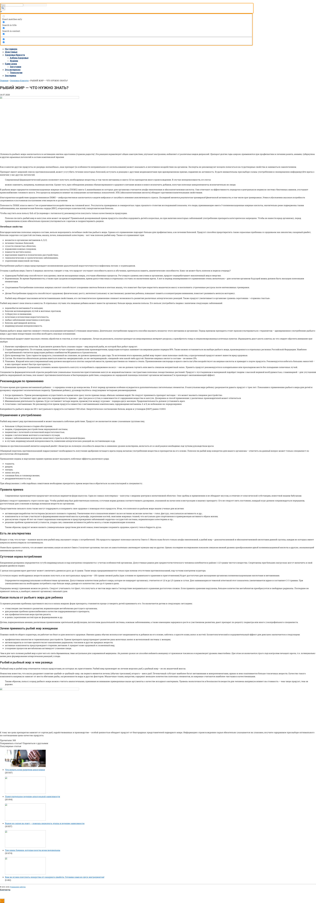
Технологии (16, 72)
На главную (11, 49)
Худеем (14, 61)
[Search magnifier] (2, 8)
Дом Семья (11, 52)
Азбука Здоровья (19, 58)
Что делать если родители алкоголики (25, 769)
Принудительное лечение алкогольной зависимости (32, 796)
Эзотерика (10, 75)
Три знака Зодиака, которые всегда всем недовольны (32, 850)
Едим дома (11, 63)
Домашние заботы (18, 887)
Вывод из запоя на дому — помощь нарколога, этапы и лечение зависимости (44, 823)
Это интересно (12, 69)
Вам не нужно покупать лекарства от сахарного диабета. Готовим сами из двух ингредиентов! (54, 877)
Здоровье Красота (15, 55)
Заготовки (15, 66)
